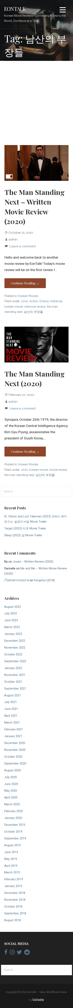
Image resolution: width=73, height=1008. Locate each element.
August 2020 (12, 770)
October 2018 (13, 906)
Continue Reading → (25, 283)
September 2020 (15, 763)
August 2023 (12, 607)
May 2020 (10, 790)
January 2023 (13, 634)
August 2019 (12, 845)
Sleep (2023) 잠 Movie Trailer (23, 535)
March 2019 (12, 872)
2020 (24, 301)
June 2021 (11, 709)
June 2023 (11, 620)
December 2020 (14, 743)
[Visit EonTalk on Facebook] (6, 953)
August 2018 (12, 920)
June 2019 (11, 852)
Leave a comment (22, 246)
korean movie (13, 306)
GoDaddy (38, 999)
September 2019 (15, 838)
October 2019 (13, 831)
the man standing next (19, 475)
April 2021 (10, 715)
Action (33, 301)
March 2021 (12, 722)
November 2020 (14, 750)
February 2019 (13, 879)
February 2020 (13, 811)
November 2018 (14, 900)
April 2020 (10, 797)
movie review (58, 469)
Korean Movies (28, 296)
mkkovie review (34, 306)
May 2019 (10, 859)
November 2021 (14, 675)
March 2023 (12, 627)
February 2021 (13, 729)
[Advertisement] (36, 103)
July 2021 (10, 702)
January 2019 (13, 886)
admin (13, 239)
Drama (44, 301)
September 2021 (15, 688)
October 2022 (13, 654)
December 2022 (14, 641)
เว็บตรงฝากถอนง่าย (16, 580)
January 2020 (13, 818)
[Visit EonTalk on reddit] (27, 953)
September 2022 (15, 661)
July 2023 (10, 613)
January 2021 (13, 736)
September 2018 (15, 913)
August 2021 (12, 695)
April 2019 (10, 866)
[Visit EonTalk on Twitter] (19, 953)
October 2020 (13, 756)
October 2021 (13, 682)
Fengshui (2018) (44, 580)
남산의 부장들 (33, 311)
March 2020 (12, 804)
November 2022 (14, 647)
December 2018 (14, 893)
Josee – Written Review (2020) (33, 561)
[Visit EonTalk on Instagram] (12, 953)
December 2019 (14, 825)
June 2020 (11, 784)
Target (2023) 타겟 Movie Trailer (25, 528)
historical (56, 301)
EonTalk (15, 8)
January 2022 (13, 668)
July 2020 (10, 777)
